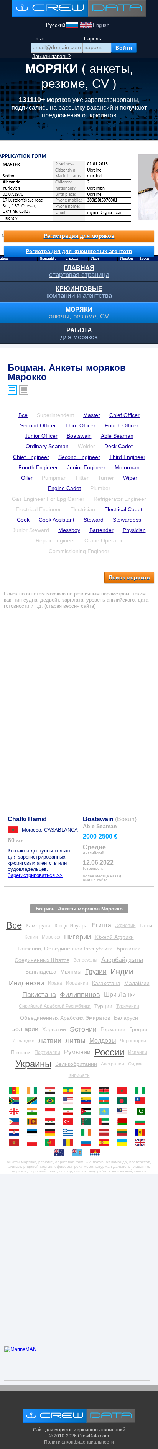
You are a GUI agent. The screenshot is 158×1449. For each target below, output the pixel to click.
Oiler (27, 478)
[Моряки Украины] (124, 1142)
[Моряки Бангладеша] (124, 1100)
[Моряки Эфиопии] (70, 1090)
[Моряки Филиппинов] (16, 1121)
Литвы (75, 1041)
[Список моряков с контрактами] (23, 390)
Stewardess (127, 520)
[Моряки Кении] (106, 1090)
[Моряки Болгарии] (142, 1121)
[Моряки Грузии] (16, 1111)
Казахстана (106, 983)
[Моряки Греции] (70, 1132)
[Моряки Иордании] (88, 1111)
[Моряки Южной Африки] (16, 1100)
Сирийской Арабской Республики (55, 1006)
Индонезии (26, 983)
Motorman (127, 467)
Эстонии (83, 1029)
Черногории (133, 1041)
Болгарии (24, 1029)
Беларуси (126, 1018)
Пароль (92, 39)
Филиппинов (80, 995)
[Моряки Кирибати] (97, 1152)
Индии (121, 971)
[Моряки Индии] (34, 1111)
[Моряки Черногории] (16, 1142)
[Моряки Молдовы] (142, 1132)
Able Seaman (117, 436)
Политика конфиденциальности (79, 1442)
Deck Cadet (118, 446)
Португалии (47, 1052)
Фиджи (135, 1064)
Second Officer (38, 425)
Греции (138, 1029)
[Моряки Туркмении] (88, 1121)
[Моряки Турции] (70, 1121)
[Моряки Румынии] (70, 1142)
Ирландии (23, 1041)
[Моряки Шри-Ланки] (34, 1121)
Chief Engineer (31, 457)
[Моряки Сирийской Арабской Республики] (52, 1121)
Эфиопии (125, 925)
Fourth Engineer (38, 467)
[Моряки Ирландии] (88, 1132)
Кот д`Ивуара (71, 925)
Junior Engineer (86, 467)
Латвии (49, 1041)
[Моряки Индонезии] (52, 1111)
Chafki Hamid (27, 819)
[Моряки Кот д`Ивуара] (34, 1090)
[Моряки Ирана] (70, 1111)
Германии (112, 1029)
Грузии (96, 971)
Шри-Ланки (120, 994)
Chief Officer (124, 415)
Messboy (69, 530)
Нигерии (77, 937)
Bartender (101, 530)
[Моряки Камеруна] (16, 1090)
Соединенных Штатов (42, 960)
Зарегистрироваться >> (35, 875)
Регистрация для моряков (79, 236)
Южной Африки (114, 937)
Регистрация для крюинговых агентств (79, 251)
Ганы (146, 925)
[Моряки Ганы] (88, 1090)
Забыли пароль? (51, 56)
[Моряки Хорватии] (16, 1132)
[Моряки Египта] (52, 1090)
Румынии (77, 1052)
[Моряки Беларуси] (124, 1121)
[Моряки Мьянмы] (142, 1100)
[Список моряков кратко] (12, 390)
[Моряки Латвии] (106, 1132)
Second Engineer (79, 457)
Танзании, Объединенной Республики (65, 948)
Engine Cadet (64, 488)
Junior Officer (41, 436)
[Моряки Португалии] (52, 1142)
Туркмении (127, 1006)
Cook (23, 520)
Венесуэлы (85, 960)
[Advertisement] (79, 708)
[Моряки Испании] (106, 1142)
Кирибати (79, 1075)
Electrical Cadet (123, 509)
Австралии (112, 1064)
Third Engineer (127, 457)
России (109, 1052)
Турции (103, 1006)
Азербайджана (122, 960)
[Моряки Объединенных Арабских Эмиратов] (106, 1121)
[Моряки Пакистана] (142, 1111)
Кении (31, 937)
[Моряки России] (88, 1142)
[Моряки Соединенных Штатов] (70, 1100)
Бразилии (129, 948)
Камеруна (38, 925)
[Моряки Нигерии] (142, 1090)
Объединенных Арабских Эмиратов (65, 1018)
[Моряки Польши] (34, 1142)
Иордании (77, 983)
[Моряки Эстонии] (34, 1132)
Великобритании (76, 1064)
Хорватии (54, 1029)
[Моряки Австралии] (61, 1152)
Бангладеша (40, 972)
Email (38, 39)
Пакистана (39, 995)
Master (91, 415)
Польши (21, 1052)
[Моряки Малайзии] (124, 1111)
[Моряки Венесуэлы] (88, 1100)
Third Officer (80, 425)
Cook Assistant (56, 520)
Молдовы (102, 1040)
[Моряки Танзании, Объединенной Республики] (34, 1100)
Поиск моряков (129, 577)
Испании (137, 1052)
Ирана (55, 983)
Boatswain (79, 436)
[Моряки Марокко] (124, 1090)
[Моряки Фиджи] (79, 1152)
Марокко (51, 937)
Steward (94, 520)
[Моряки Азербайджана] (106, 1100)
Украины (33, 1064)
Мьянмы (70, 972)
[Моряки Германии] (52, 1132)
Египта (101, 925)
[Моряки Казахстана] (106, 1111)
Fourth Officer (121, 425)
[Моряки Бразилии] (52, 1100)
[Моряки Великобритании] (142, 1142)
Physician (134, 530)
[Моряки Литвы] (124, 1132)
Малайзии (137, 983)
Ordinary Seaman (47, 446)
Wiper (130, 478)
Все (23, 415)
